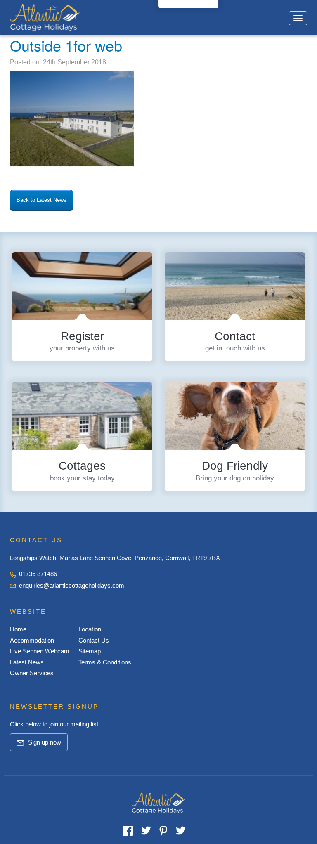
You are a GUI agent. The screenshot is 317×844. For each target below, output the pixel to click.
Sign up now (43, 742)
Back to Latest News (41, 200)
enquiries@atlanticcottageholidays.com (71, 585)
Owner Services (32, 672)
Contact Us (93, 640)
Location (89, 629)
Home (18, 629)
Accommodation (32, 640)
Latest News (27, 662)
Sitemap (89, 651)
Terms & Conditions (104, 662)
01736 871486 (37, 573)
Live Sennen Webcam (39, 651)
